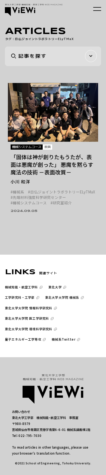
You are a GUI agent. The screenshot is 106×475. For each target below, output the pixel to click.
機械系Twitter (63, 339)
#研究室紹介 (61, 203)
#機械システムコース (29, 203)
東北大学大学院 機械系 (62, 297)
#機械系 (17, 192)
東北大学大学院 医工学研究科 (27, 318)
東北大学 (55, 287)
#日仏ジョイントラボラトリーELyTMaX (61, 192)
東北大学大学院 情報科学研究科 (28, 308)
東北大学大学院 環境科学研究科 (28, 329)
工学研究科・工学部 (20, 297)
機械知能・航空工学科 (21, 287)
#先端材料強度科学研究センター (38, 197)
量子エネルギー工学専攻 (23, 339)
